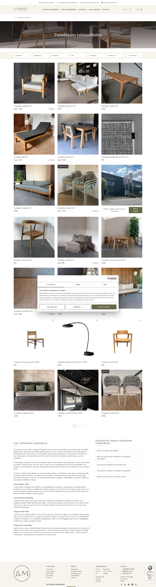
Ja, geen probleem (104, 307)
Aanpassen (77, 307)
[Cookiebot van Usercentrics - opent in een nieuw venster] (109, 278)
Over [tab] (105, 284)
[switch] (150, 578)
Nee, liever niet (52, 307)
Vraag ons (66, 519)
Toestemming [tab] (51, 284)
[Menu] (153, 566)
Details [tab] (78, 284)
